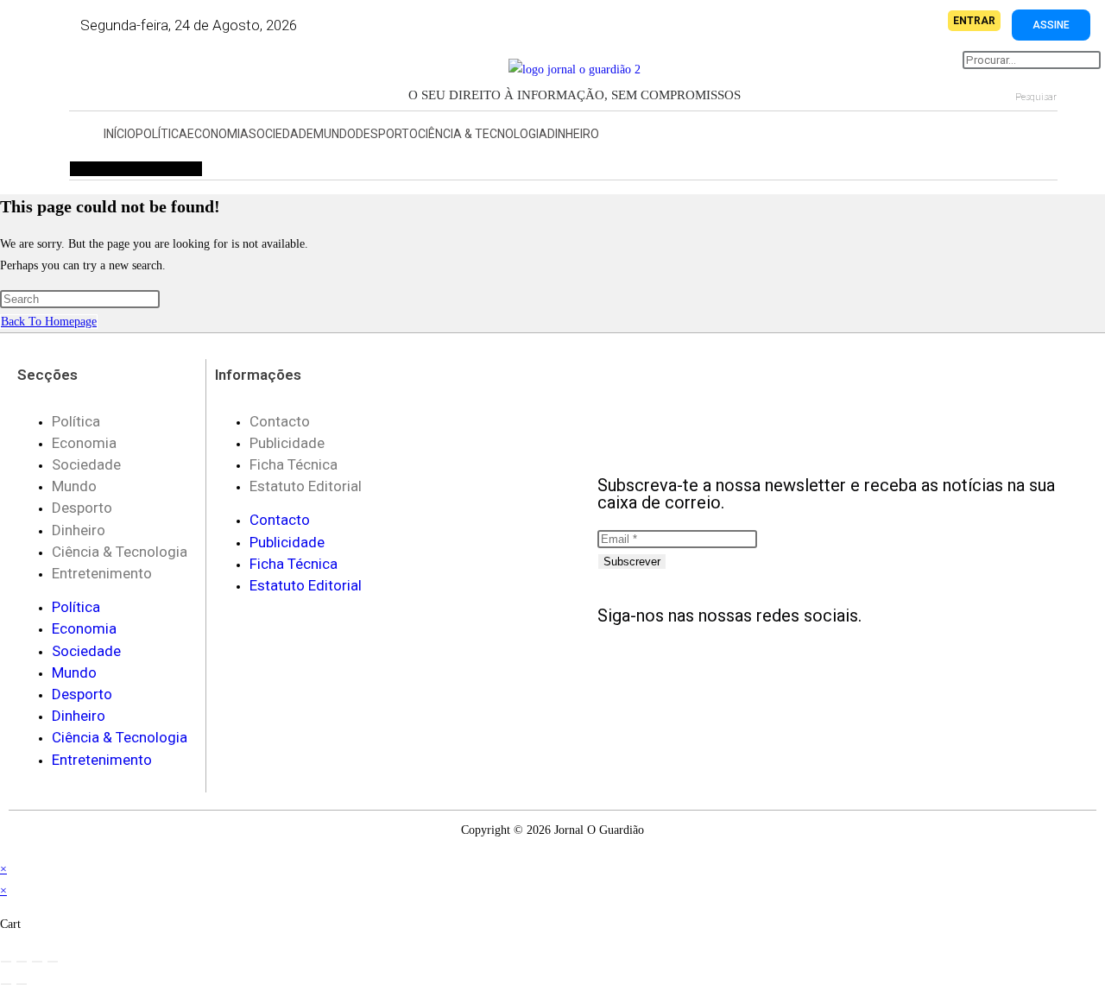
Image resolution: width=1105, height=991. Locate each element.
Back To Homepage (49, 321)
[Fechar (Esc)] (53, 961)
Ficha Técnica (293, 464)
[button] (108, 75)
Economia (218, 134)
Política (161, 134)
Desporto (387, 134)
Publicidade (287, 442)
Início (120, 134)
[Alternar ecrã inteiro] (22, 961)
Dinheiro (573, 134)
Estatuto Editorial (305, 486)
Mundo (334, 134)
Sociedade (281, 134)
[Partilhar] (37, 961)
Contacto (279, 421)
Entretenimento (102, 573)
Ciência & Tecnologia (482, 134)
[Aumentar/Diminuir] (6, 961)
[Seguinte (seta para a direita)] (22, 984)
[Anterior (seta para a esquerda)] (6, 984)
